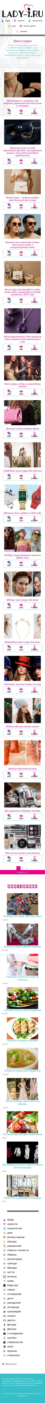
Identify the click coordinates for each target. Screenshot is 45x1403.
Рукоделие (14, 1302)
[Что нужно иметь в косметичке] (22, 837)
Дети (10, 1298)
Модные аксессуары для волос (23, 600)
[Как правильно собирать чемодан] (22, 794)
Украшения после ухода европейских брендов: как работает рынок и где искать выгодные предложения (22, 152)
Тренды (12, 1263)
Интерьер (13, 1307)
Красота (21, 21)
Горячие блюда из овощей (22, 1040)
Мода (7, 21)
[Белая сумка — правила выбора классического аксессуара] (22, 181)
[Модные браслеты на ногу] (22, 752)
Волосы (12, 1276)
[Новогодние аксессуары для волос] (22, 626)
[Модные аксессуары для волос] (22, 583)
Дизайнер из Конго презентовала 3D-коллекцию (23, 1166)
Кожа (10, 1280)
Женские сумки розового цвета (22, 428)
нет (9, 113)
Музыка (12, 1350)
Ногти (11, 1272)
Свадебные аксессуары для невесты (22, 470)
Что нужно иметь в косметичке (22, 853)
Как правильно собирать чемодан (22, 811)
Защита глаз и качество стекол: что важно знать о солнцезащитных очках (22, 244)
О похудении (15, 1333)
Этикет (11, 1315)
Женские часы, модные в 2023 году (22, 513)
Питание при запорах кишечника (22, 1134)
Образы (12, 1254)
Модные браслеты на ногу (22, 768)
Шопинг (12, 1337)
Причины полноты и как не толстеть (22, 978)
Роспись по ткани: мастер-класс (22, 916)
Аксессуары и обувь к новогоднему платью (22, 385)
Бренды (12, 1267)
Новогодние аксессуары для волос (22, 642)
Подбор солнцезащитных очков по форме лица (22, 556)
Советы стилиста (18, 1250)
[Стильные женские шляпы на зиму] (22, 668)
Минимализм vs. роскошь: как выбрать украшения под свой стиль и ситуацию (22, 103)
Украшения (14, 1245)
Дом (14, 26)
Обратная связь (11, 1364)
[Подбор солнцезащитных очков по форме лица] (22, 539)
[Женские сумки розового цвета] (22, 412)
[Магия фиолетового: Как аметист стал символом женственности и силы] (22, 320)
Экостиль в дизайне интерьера (22, 1197)
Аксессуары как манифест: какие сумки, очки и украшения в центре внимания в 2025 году (22, 292)
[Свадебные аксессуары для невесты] (22, 454)
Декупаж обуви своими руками (22, 946)
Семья (11, 1289)
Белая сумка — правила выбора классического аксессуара (22, 198)
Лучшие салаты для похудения (22, 1010)
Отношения (14, 1294)
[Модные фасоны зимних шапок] (22, 710)
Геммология (15, 1342)
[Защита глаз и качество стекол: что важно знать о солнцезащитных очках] (22, 226)
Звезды (24, 31)
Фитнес (12, 1329)
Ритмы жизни (29, 26)
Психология (37, 21)
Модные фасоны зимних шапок (22, 726)
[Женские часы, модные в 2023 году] (22, 497)
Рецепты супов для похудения (22, 1070)
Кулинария (14, 1311)
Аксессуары (14, 1259)
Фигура (11, 1324)
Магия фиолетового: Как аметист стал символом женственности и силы (22, 339)
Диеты (11, 1320)
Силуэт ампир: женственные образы (23, 1102)
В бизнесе (13, 1355)
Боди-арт (13, 1285)
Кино (10, 1346)
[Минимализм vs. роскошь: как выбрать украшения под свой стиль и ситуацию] (22, 84)
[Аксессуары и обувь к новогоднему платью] (22, 367)
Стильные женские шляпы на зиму (22, 684)
